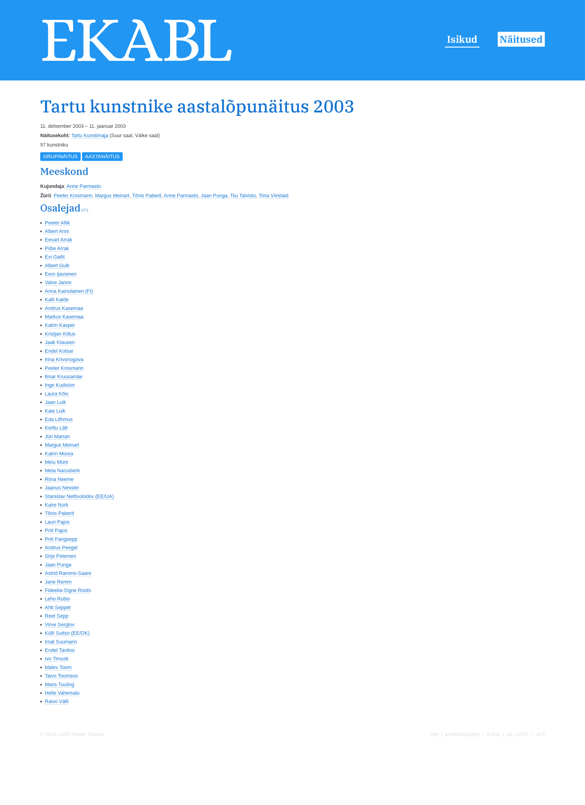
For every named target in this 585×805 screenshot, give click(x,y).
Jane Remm (58, 582)
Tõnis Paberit (146, 195)
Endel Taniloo (60, 650)
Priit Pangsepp (61, 539)
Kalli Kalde (57, 299)
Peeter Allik (57, 223)
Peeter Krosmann (73, 195)
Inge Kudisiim (60, 385)
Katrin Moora (59, 453)
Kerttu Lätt (56, 428)
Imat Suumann (61, 642)
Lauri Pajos (57, 522)
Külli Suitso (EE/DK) (67, 633)
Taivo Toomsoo (61, 676)
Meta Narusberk (62, 470)
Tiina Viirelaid (273, 195)
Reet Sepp (56, 616)
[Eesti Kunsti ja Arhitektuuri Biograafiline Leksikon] (136, 63)
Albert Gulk (57, 265)
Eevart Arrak (58, 240)
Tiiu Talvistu (243, 195)
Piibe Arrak (57, 248)
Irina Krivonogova (64, 359)
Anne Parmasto (83, 186)
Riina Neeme (59, 479)
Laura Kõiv (57, 394)
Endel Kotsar (59, 351)
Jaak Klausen (60, 342)
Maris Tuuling (59, 684)
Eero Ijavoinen (61, 274)
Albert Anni (57, 231)
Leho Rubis (57, 599)
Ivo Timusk (57, 658)
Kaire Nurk (56, 505)
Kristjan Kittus (60, 334)
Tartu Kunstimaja (89, 135)
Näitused (521, 39)
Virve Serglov (59, 624)
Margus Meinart (112, 195)
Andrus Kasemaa (64, 308)
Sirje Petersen (60, 556)
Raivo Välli (57, 701)
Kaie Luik (55, 411)
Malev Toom (58, 667)
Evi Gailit (55, 257)
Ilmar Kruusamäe (63, 376)
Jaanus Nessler (62, 487)
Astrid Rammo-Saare (68, 573)
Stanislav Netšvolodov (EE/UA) (79, 496)
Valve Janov (58, 282)
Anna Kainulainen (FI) (69, 291)
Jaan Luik (55, 402)
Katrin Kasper (60, 325)
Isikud (462, 39)
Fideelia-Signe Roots (68, 590)
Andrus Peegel (61, 547)
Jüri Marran (57, 436)
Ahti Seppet (58, 607)
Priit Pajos (56, 530)
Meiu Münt (56, 462)
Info (434, 734)
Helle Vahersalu (62, 693)
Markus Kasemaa (64, 317)
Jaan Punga (214, 195)
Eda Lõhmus (59, 419)
